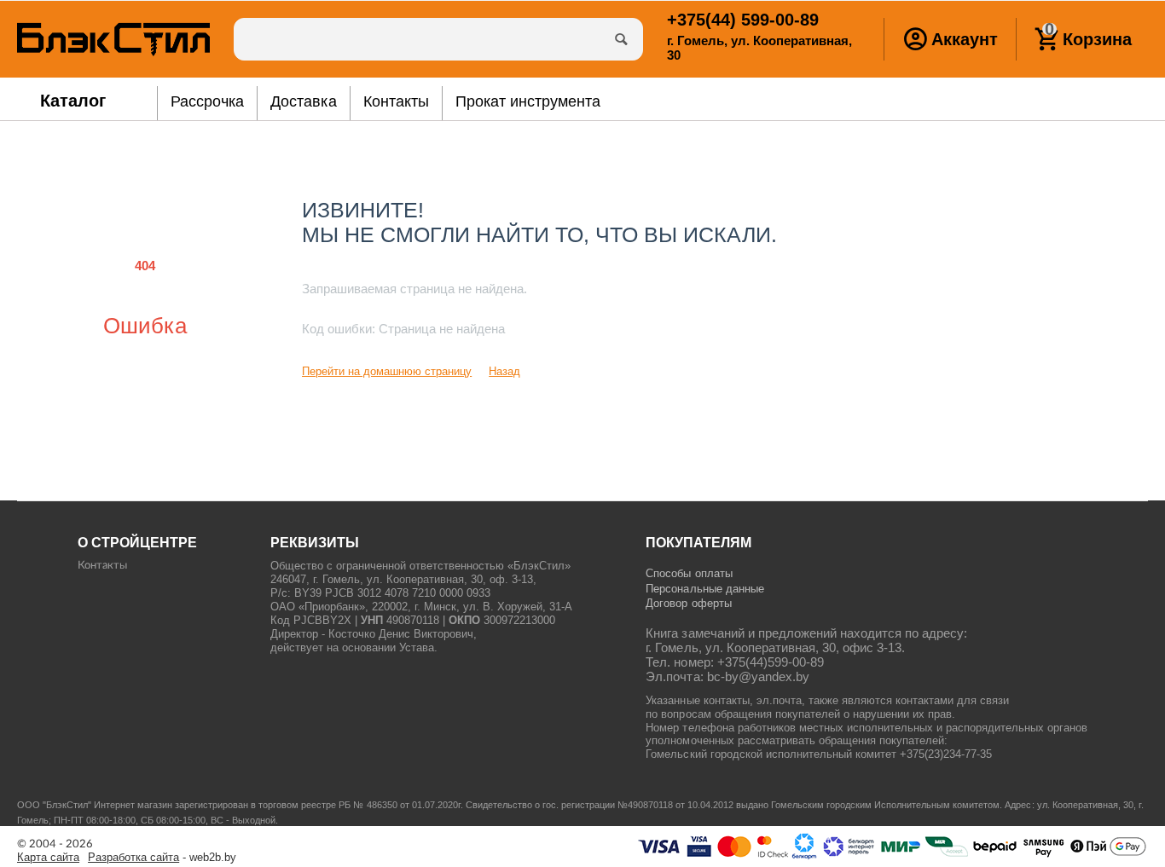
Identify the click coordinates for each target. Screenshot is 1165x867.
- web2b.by (162, 858)
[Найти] (622, 39)
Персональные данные (704, 588)
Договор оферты (688, 603)
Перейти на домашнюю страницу (387, 371)
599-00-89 (743, 19)
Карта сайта (48, 858)
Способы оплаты (689, 573)
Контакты (102, 565)
